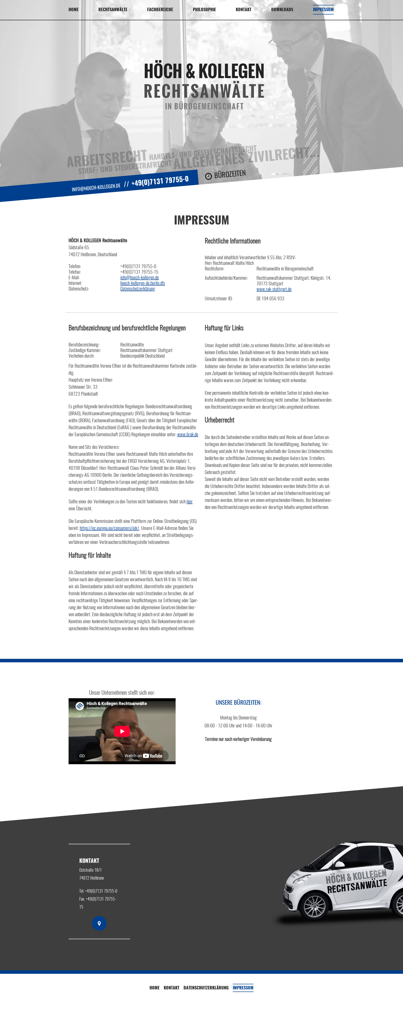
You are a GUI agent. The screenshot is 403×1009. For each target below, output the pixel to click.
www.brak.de (187, 434)
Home (74, 10)
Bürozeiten (230, 175)
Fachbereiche (160, 10)
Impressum (323, 10)
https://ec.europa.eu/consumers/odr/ (109, 528)
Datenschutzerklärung (137, 289)
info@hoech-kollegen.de (96, 187)
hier (190, 502)
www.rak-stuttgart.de (274, 289)
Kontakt (171, 988)
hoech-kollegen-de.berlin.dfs (142, 283)
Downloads (282, 10)
